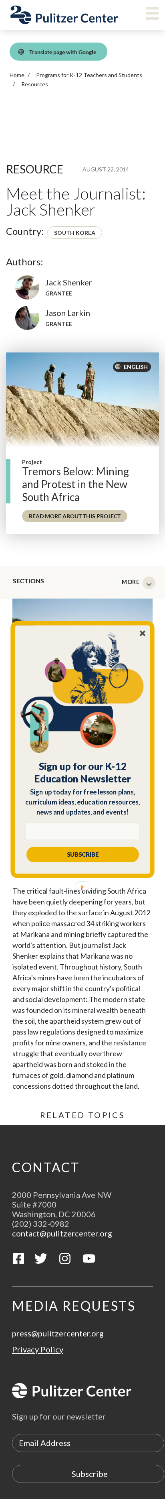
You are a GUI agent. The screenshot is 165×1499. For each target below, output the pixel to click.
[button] (82, 772)
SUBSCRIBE (83, 854)
